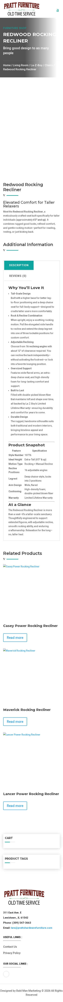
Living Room (20, 65)
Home (7, 65)
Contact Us (10, 946)
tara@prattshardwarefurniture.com (31, 927)
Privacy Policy (11, 953)
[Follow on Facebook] (6, 974)
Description (19, 265)
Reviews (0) (17, 276)
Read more (15, 638)
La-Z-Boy (36, 65)
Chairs (49, 65)
